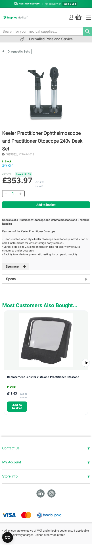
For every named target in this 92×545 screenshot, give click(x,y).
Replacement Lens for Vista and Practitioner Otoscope (43, 377)
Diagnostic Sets (19, 51)
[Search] (87, 31)
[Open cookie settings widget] (7, 537)
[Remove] (5, 193)
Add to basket (46, 205)
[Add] (20, 193)
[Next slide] (86, 363)
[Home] (88, 17)
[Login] (71, 17)
